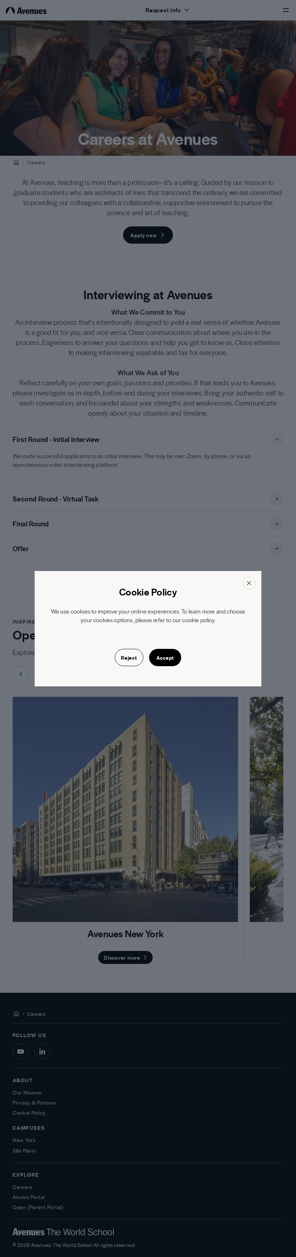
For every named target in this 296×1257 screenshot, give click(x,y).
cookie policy (198, 620)
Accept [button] (165, 657)
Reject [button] (129, 657)
